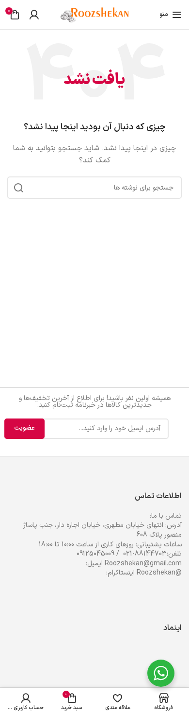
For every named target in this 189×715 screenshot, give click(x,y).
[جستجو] (18, 187)
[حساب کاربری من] (34, 14)
